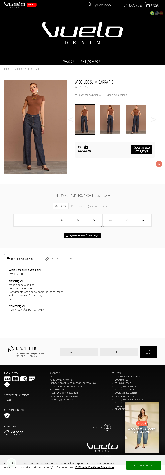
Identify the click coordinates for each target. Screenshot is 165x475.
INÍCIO (6, 69)
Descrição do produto (25, 258)
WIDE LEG (28, 69)
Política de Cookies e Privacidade (94, 467)
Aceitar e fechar (143, 465)
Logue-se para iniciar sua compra (83, 235)
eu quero (148, 352)
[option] (87, 119)
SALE (37, 69)
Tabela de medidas (61, 258)
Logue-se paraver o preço (142, 149)
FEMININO (17, 69)
